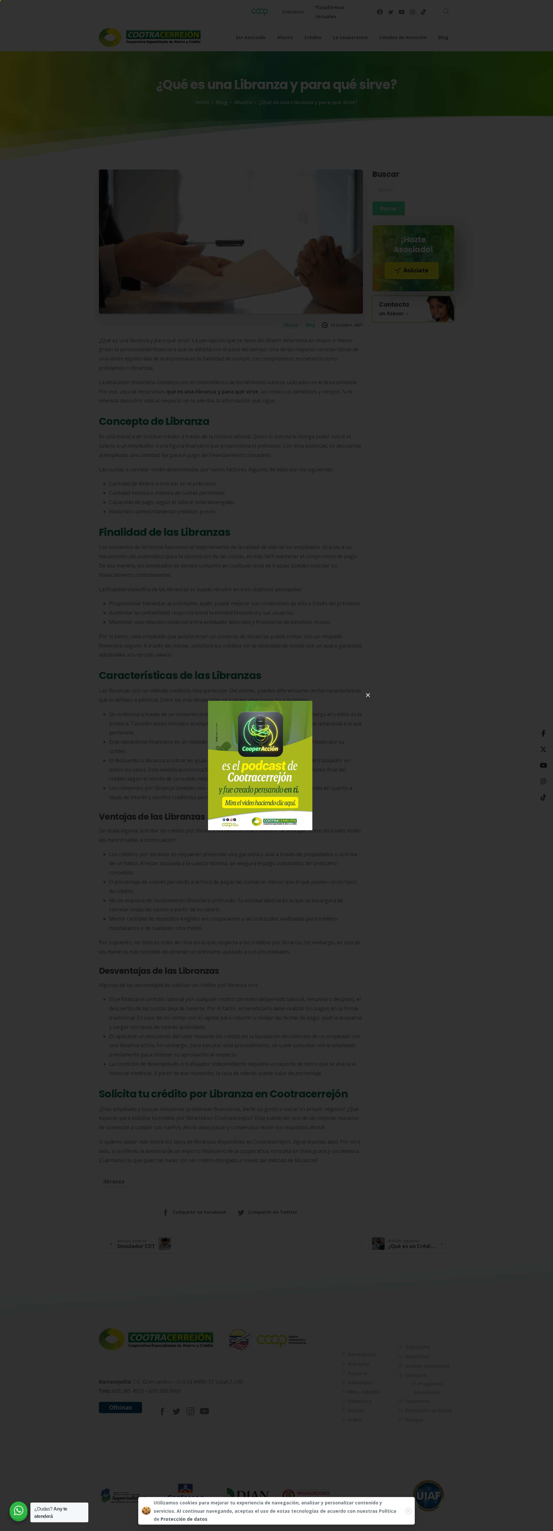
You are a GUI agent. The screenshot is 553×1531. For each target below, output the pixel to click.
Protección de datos (184, 1519)
